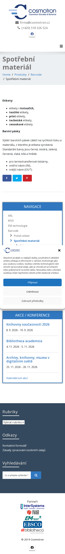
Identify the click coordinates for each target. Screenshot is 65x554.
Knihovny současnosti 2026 (28, 324)
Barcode (36, 74)
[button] (60, 250)
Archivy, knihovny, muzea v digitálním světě (27, 359)
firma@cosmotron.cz (35, 22)
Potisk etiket (22, 235)
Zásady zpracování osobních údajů (24, 450)
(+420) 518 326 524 (35, 28)
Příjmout (33, 282)
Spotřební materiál (27, 240)
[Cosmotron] (32, 10)
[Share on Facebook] (7, 178)
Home (6, 74)
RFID (11, 220)
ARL (10, 215)
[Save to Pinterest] (27, 178)
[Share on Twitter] (17, 178)
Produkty (20, 74)
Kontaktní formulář (14, 445)
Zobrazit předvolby (33, 300)
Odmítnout (32, 291)
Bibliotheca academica (24, 341)
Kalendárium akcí (17, 378)
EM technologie (18, 225)
